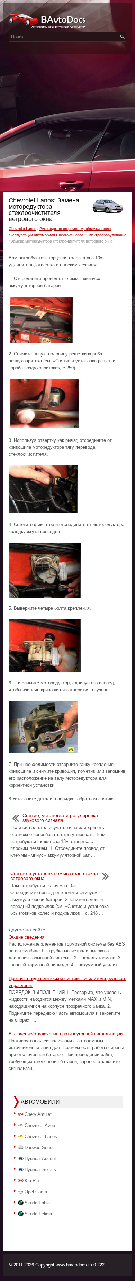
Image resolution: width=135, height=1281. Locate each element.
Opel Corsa (36, 1191)
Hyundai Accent (40, 1158)
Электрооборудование (106, 235)
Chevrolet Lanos (22, 229)
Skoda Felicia (38, 1213)
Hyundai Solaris (40, 1169)
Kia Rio (32, 1180)
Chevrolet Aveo (40, 1125)
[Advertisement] (67, 121)
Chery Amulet (38, 1114)
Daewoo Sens (38, 1147)
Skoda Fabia (37, 1202)
